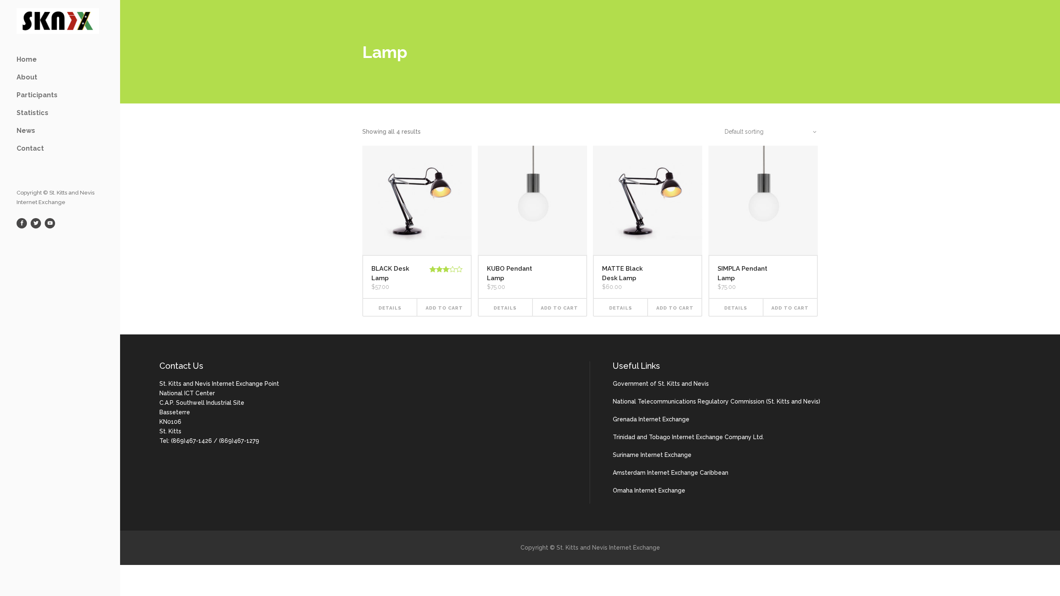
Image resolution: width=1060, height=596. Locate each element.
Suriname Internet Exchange (652, 455)
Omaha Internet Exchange (649, 490)
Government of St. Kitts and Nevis (661, 383)
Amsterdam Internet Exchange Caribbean (670, 472)
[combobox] (766, 132)
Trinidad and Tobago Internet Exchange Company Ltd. (688, 437)
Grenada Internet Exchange (651, 419)
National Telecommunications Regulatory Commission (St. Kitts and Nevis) (716, 401)
